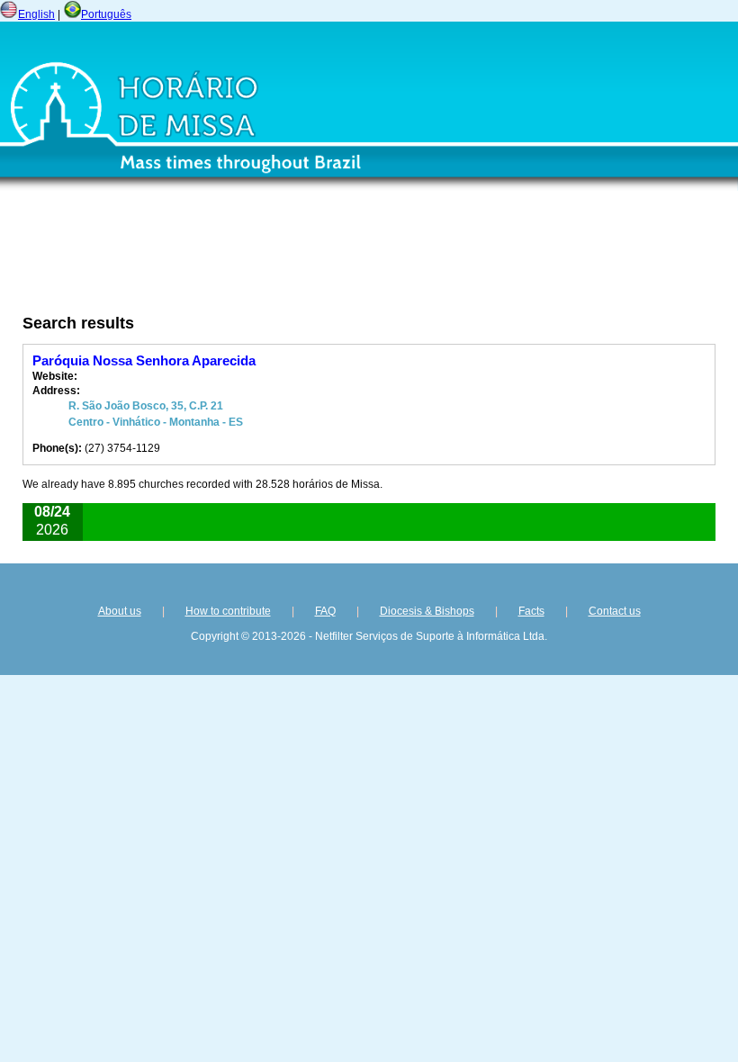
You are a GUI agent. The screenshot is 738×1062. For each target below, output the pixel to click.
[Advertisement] (265, 258)
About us (119, 611)
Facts (531, 611)
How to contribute (228, 611)
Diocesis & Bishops (427, 611)
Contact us (615, 611)
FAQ (325, 611)
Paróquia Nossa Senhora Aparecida (144, 360)
